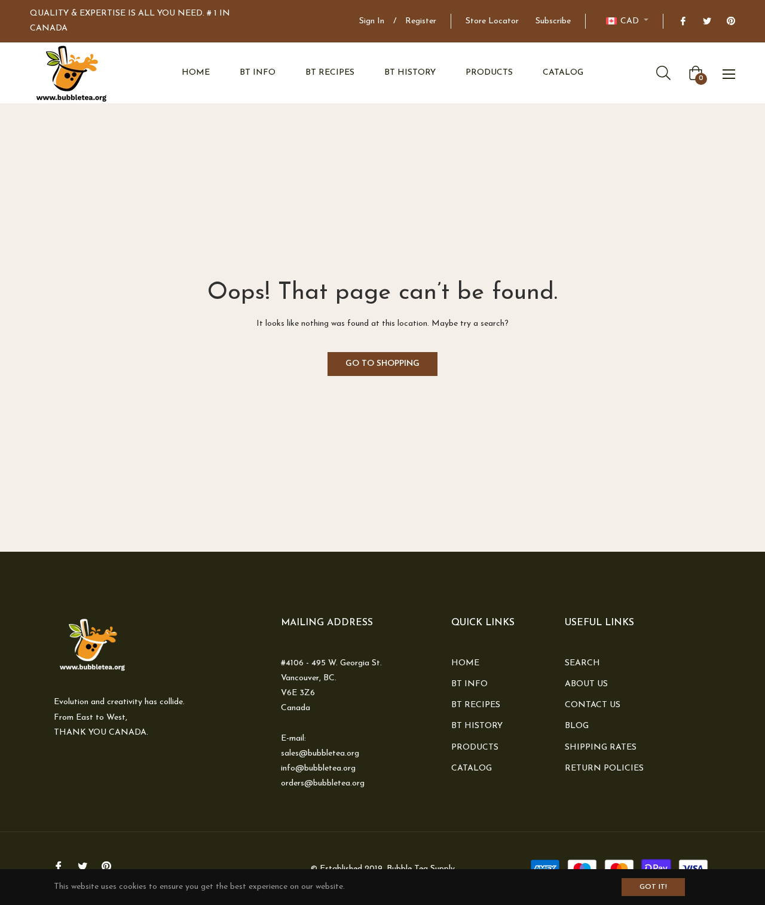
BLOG (577, 725)
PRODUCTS (474, 747)
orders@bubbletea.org (323, 783)
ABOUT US (586, 684)
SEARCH (582, 663)
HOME (465, 663)
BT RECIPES (475, 705)
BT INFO (469, 684)
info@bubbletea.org (318, 768)
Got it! (653, 887)
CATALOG (471, 768)
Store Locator (492, 21)
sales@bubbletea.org (320, 753)
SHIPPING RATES (601, 747)
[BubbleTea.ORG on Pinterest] (730, 21)
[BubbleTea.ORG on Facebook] (682, 21)
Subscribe (553, 21)
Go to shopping (382, 363)
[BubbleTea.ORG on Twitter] (706, 21)
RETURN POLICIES (604, 768)
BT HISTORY (477, 725)
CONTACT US (592, 705)
